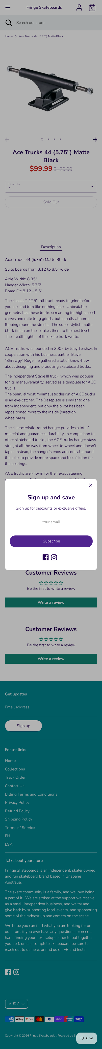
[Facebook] (46, 557)
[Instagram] (54, 557)
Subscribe (51, 541)
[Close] (90, 485)
